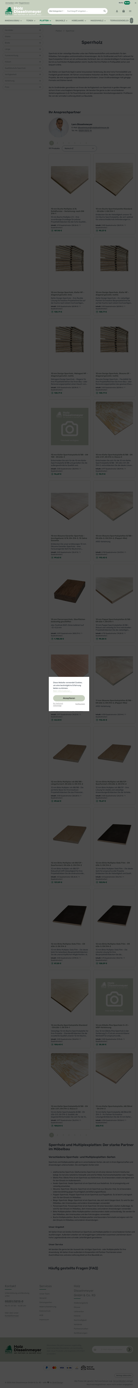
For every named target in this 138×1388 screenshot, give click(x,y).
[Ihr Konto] (117, 11)
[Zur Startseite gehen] (23, 11)
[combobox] (83, 11)
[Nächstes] (131, 20)
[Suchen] (105, 11)
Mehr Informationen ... (62, 691)
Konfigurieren (80, 704)
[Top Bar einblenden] (130, 11)
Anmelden (9, 3)
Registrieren (24, 3)
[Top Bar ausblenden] (135, 3)
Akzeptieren (69, 698)
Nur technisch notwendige (58, 705)
